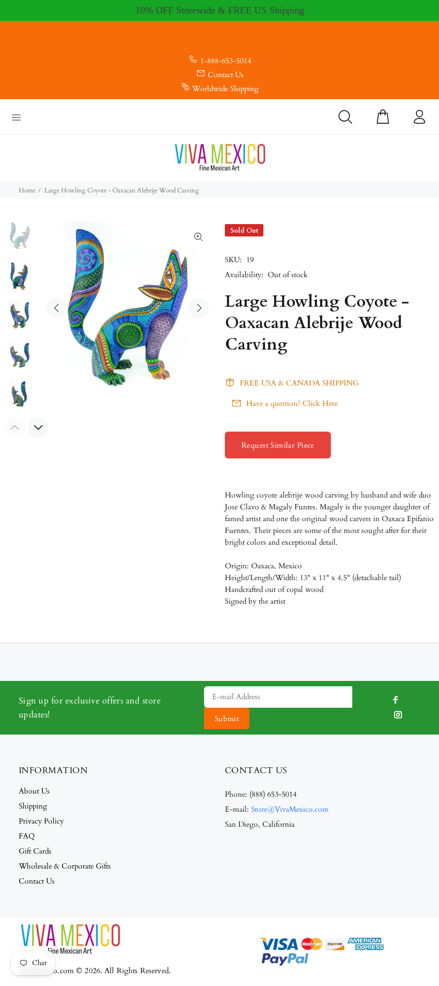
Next (198, 308)
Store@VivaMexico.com (290, 809)
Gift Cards (35, 851)
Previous (57, 308)
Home (27, 190)
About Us (34, 791)
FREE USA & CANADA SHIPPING (299, 383)
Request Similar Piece (277, 445)
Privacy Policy (41, 821)
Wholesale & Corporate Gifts (65, 866)
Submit (227, 719)
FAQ (27, 836)
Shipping (33, 806)
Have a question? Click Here (292, 403)
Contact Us (226, 75)
